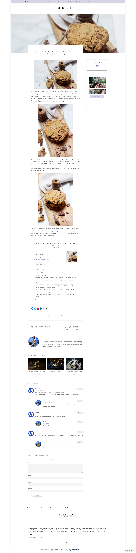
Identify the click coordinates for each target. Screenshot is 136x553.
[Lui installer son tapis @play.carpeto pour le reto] (97, 80)
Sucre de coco (38, 264)
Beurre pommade (39, 262)
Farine (36, 257)
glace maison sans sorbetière (66, 533)
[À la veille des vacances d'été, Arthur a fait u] (103, 91)
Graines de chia (38, 266)
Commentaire (31, 462)
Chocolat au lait (38, 269)
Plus (86, 1)
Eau (36, 268)
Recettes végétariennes (56, 48)
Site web (30, 488)
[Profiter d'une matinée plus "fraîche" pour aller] (97, 91)
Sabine (54, 247)
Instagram (27, 1)
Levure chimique (38, 261)
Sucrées (64, 48)
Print (36, 299)
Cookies (47, 48)
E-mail (30, 482)
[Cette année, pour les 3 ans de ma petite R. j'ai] (91, 91)
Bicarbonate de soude (40, 259)
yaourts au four (85, 531)
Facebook (25, 1)
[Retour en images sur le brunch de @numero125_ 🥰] (91, 85)
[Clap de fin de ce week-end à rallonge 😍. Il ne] (91, 80)
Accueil (50, 1)
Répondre (80, 388)
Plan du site (40, 537)
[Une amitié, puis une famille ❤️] (97, 85)
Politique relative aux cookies (71, 550)
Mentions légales (32, 537)
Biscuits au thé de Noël (55, 371)
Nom (29, 475)
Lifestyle (78, 1)
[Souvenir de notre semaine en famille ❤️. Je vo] (103, 85)
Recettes (59, 1)
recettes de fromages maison (58, 531)
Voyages (68, 1)
